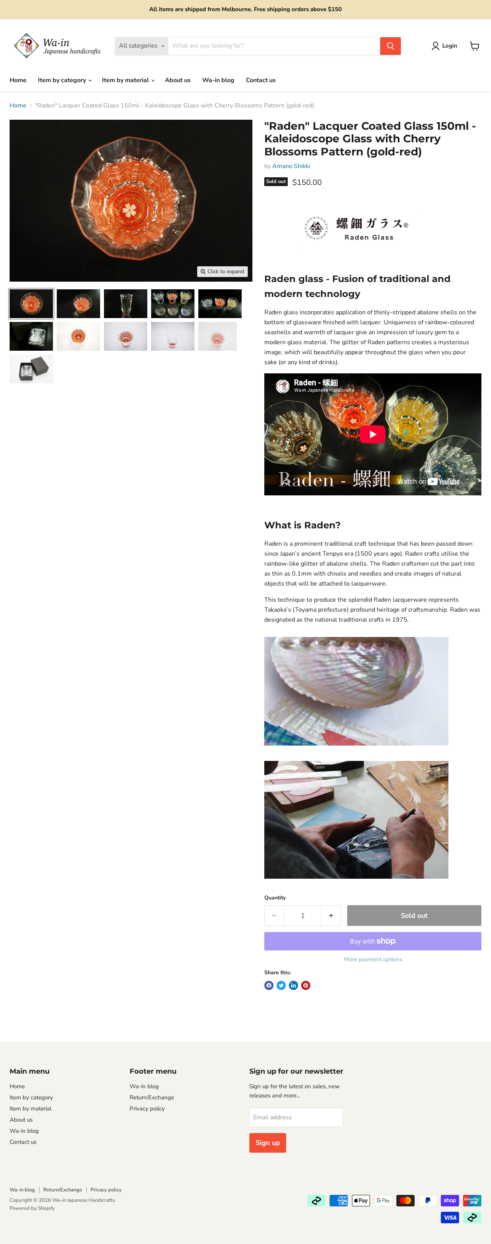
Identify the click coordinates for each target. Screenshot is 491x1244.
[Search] (390, 46)
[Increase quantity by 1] (331, 915)
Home (18, 80)
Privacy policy (147, 1108)
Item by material (126, 80)
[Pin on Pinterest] (305, 985)
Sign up (267, 1142)
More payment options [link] (373, 959)
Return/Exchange (152, 1097)
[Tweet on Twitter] (281, 985)
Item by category (62, 80)
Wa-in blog (218, 80)
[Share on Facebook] (269, 985)
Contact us (261, 80)
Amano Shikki (291, 166)
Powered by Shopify (32, 1208)
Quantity (275, 898)
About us (178, 80)
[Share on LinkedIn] (293, 985)
